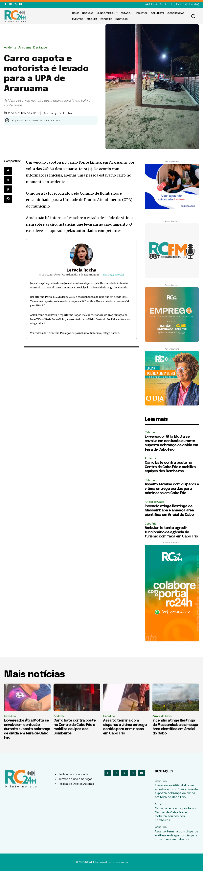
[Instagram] (10, 4)
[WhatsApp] (8, 199)
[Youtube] (20, 4)
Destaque (40, 47)
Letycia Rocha (81, 270)
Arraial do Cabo (154, 501)
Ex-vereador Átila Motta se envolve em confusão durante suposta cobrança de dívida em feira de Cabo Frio (27, 729)
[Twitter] (15, 4)
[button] (193, 16)
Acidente (10, 47)
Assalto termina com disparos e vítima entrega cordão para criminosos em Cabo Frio (172, 489)
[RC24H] (16, 16)
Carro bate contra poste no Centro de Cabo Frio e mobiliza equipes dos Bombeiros (170, 467)
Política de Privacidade (73, 774)
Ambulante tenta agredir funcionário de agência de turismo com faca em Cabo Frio (171, 532)
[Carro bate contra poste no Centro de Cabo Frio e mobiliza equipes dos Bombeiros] (77, 698)
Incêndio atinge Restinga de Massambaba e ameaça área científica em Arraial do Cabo (169, 510)
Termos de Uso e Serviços (75, 779)
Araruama (24, 47)
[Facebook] (5, 4)
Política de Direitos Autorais (76, 783)
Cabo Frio (150, 432)
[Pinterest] (8, 189)
